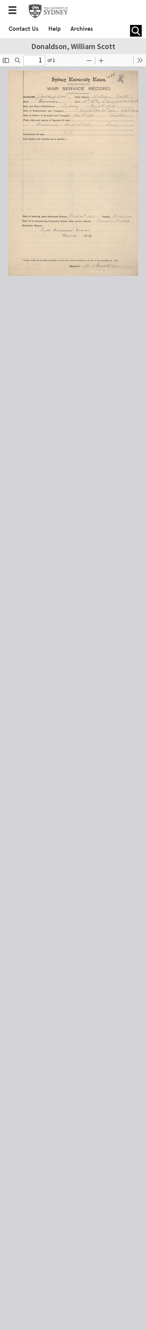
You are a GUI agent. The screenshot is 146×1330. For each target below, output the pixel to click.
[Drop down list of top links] (15, 11)
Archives (81, 29)
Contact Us (24, 29)
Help (54, 29)
